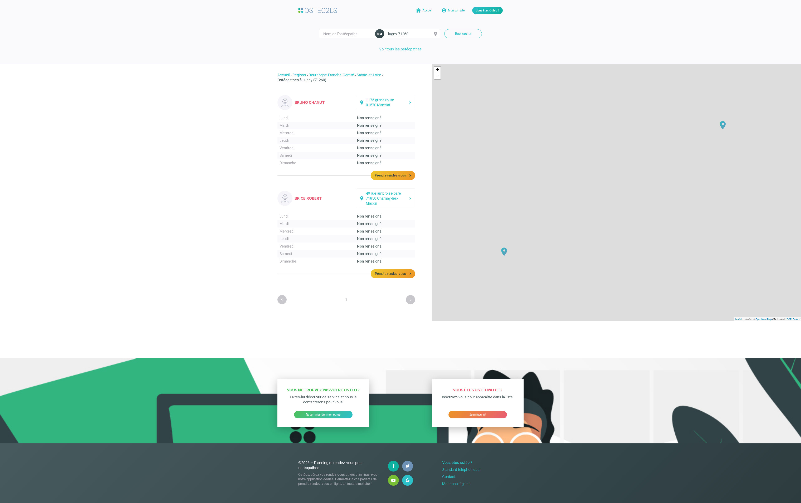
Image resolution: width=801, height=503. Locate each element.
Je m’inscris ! (477, 414)
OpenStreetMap (764, 319)
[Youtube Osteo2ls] (393, 480)
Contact (448, 476)
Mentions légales (456, 484)
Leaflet (738, 319)
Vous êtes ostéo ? (457, 462)
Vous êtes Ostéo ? (487, 10)
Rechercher (463, 34)
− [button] (437, 76)
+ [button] (437, 69)
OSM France (793, 319)
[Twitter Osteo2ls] (407, 466)
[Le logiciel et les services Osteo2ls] (317, 10)
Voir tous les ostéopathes (400, 49)
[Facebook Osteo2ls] (393, 466)
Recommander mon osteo (323, 414)
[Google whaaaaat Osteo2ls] (407, 480)
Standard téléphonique (461, 469)
